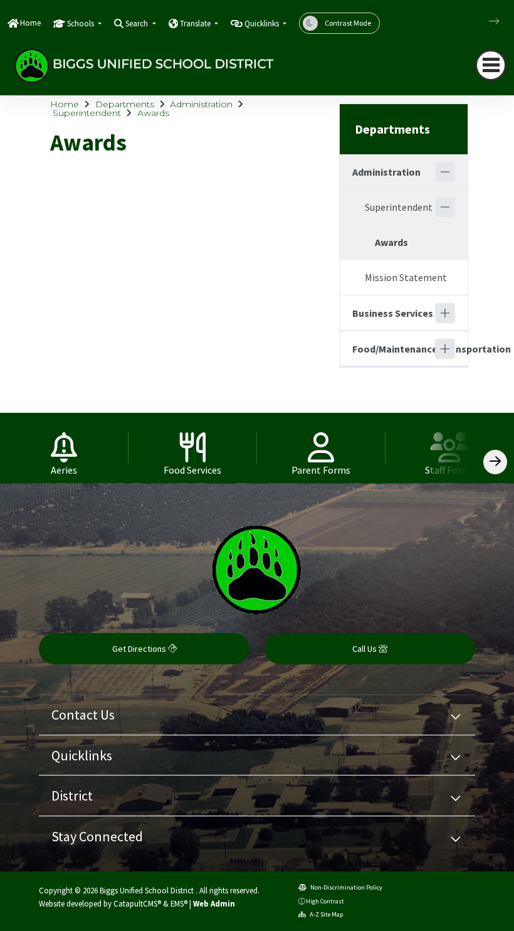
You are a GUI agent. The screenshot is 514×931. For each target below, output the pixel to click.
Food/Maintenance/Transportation (393, 349)
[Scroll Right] (495, 462)
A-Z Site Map (325, 914)
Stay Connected (97, 836)
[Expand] (445, 313)
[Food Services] (192, 448)
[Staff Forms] (450, 448)
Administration (201, 104)
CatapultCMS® (137, 903)
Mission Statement (406, 277)
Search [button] (137, 23)
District (72, 795)
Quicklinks (81, 755)
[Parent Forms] (321, 448)
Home (30, 23)
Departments (124, 104)
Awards (153, 113)
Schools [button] (81, 23)
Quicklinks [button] (262, 23)
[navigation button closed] (490, 65)
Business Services (392, 313)
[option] (64, 448)
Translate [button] (196, 23)
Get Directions (140, 648)
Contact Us (83, 714)
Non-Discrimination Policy (345, 887)
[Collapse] (445, 172)
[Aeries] (64, 448)
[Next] (484, 21)
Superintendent (87, 113)
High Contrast (325, 901)
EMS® (178, 903)
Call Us (365, 648)
